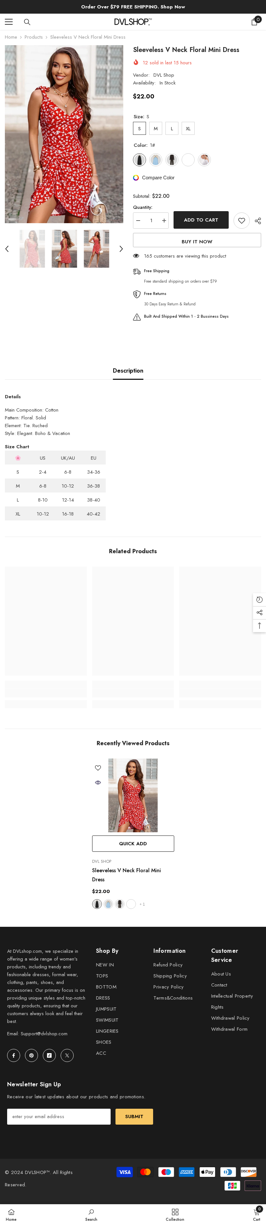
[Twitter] (67, 1055)
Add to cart (201, 219)
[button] (7, 249)
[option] (64, 134)
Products (34, 37)
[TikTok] (49, 1055)
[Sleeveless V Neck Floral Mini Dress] (133, 796)
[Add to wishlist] (242, 220)
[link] (46, 692)
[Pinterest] (31, 1055)
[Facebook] (13, 1055)
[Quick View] (98, 782)
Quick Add (133, 843)
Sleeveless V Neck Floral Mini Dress (126, 875)
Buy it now (197, 241)
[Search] (27, 22)
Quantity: (142, 207)
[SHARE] (255, 221)
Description (128, 370)
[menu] (9, 22)
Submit (134, 1116)
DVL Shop (163, 75)
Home (11, 37)
